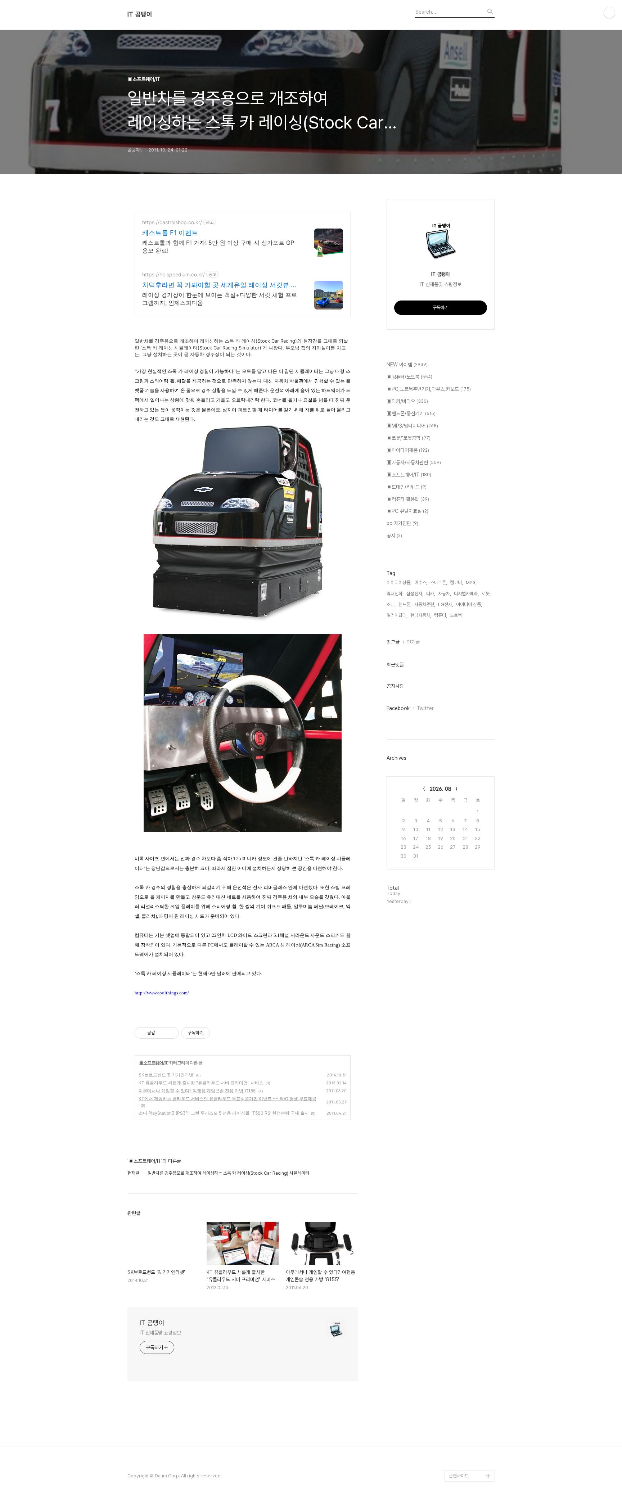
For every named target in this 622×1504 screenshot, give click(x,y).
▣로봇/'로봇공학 (409, 438)
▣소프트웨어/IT (153, 1062)
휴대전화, (395, 593)
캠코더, (456, 582)
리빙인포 (457, 1429)
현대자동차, (420, 615)
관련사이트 (459, 1475)
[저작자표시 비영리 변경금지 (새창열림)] (219, 1033)
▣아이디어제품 (408, 450)
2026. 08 (440, 789)
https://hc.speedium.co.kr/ (173, 274)
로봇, (486, 593)
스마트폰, (438, 582)
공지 (394, 535)
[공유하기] (161, 1032)
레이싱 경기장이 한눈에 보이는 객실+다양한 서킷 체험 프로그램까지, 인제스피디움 (219, 298)
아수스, (420, 582)
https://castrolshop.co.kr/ (172, 222)
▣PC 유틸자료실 (407, 511)
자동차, (444, 593)
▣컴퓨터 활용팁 (408, 499)
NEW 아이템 (407, 364)
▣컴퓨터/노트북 (409, 377)
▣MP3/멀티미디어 (412, 426)
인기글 (413, 642)
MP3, (471, 582)
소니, (391, 604)
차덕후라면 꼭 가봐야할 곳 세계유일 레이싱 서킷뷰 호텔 (219, 285)
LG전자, (445, 604)
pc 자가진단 (402, 523)
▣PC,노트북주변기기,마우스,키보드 (429, 389)
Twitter (425, 708)
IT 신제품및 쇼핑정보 (160, 1333)
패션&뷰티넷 (460, 1441)
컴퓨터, (440, 615)
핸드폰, (404, 604)
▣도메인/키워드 (407, 487)
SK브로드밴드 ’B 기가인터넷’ (166, 1075)
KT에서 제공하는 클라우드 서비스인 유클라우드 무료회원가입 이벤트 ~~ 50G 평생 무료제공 (227, 1098)
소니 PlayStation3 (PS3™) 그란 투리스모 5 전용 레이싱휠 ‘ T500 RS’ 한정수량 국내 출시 (224, 1113)
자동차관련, (424, 604)
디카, (430, 593)
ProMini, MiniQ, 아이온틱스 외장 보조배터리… (471, 1458)
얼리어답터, (397, 615)
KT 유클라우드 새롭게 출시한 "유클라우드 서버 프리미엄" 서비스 (201, 1082)
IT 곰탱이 (139, 14)
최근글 (393, 642)
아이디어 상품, (469, 604)
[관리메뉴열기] (609, 12)
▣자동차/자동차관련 (414, 462)
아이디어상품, (399, 582)
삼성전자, (414, 593)
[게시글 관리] (170, 1032)
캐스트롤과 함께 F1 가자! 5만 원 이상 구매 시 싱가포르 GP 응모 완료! (218, 246)
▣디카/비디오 (407, 401)
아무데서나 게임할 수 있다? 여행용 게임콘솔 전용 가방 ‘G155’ (197, 1090)
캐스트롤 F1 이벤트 (170, 232)
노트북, (456, 615)
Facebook (398, 708)
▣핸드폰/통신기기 (411, 413)
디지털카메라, (466, 593)
